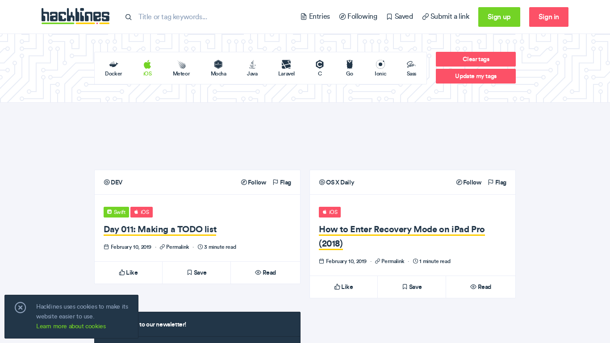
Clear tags (476, 59)
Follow (256, 182)
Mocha (218, 73)
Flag (285, 182)
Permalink (178, 246)
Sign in (549, 16)
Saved (403, 16)
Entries (318, 16)
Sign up (499, 16)
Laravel (286, 73)
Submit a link (449, 16)
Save (199, 272)
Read (268, 272)
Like (131, 272)
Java (252, 73)
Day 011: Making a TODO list (160, 228)
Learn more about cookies (70, 326)
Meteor (181, 73)
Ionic (380, 73)
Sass (411, 73)
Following (361, 16)
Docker (113, 73)
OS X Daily (339, 182)
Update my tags (475, 76)
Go (349, 73)
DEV (116, 182)
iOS (147, 73)
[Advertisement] (305, 136)
